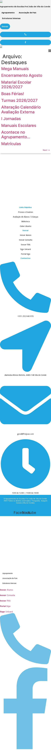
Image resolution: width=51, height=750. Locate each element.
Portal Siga (25, 254)
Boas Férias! (12, 93)
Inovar (5, 26)
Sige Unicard (25, 249)
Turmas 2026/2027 (19, 100)
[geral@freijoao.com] (25, 429)
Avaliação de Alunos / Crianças (25, 216)
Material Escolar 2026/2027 (16, 84)
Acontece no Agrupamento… (15, 134)
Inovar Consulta (25, 240)
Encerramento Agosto (21, 75)
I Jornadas (11, 118)
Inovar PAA (25, 244)
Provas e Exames (25, 212)
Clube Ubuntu (25, 226)
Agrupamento (8, 12)
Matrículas (11, 143)
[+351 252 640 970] (25, 312)
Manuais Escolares (18, 125)
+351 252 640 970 (26, 316)
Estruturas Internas (11, 18)
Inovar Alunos (25, 235)
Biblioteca (25, 221)
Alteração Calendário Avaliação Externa (21, 109)
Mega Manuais (15, 68)
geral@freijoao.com (25, 434)
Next (46, 150)
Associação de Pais (27, 12)
